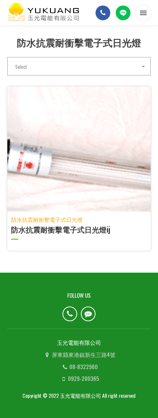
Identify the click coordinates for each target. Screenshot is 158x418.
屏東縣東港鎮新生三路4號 (83, 354)
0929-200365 (83, 378)
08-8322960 (83, 366)
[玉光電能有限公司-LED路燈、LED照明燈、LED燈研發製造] (44, 12)
